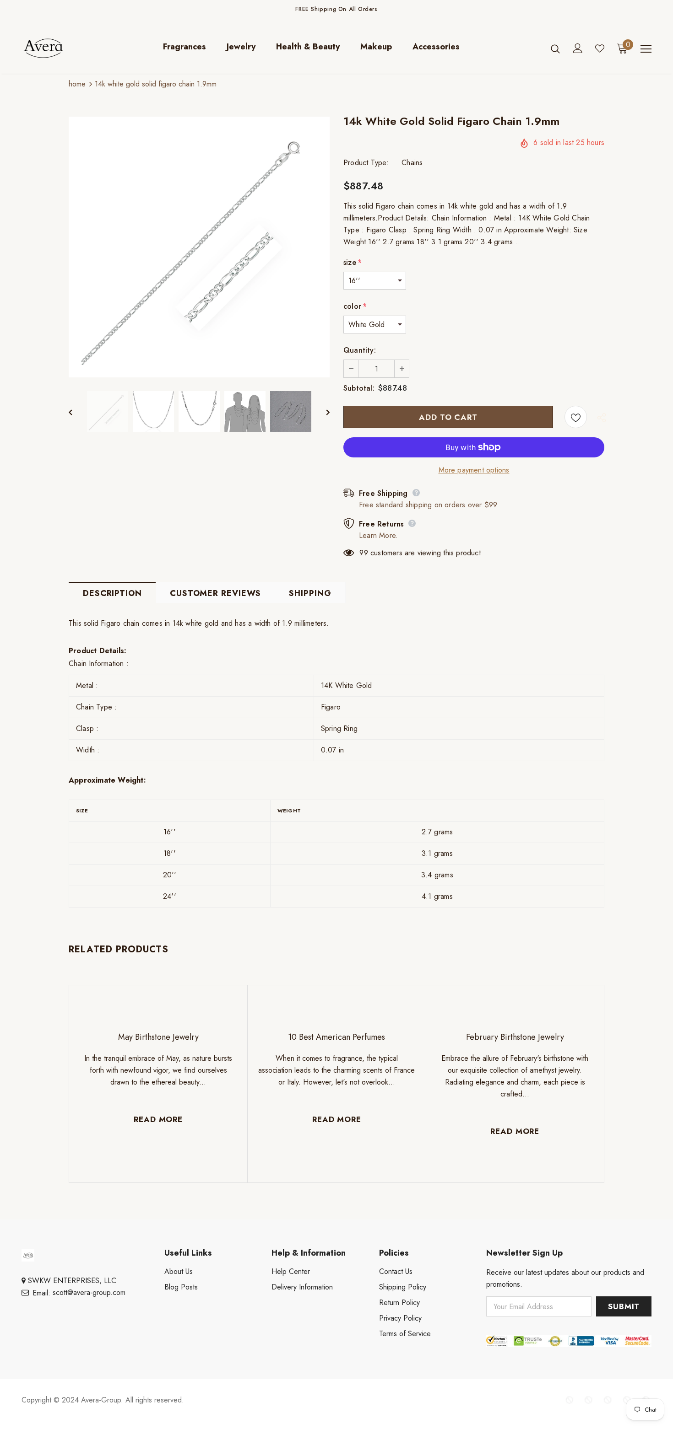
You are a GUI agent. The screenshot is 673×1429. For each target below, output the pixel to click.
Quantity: (359, 350)
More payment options (474, 470)
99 (363, 553)
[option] (199, 247)
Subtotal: (358, 388)
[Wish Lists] (575, 417)
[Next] (321, 411)
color (355, 306)
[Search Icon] (555, 48)
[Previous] (77, 411)
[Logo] (50, 48)
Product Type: (366, 162)
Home (77, 84)
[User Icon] (578, 48)
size (352, 262)
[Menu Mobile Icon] (645, 48)
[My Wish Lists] (599, 48)
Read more (158, 1119)
